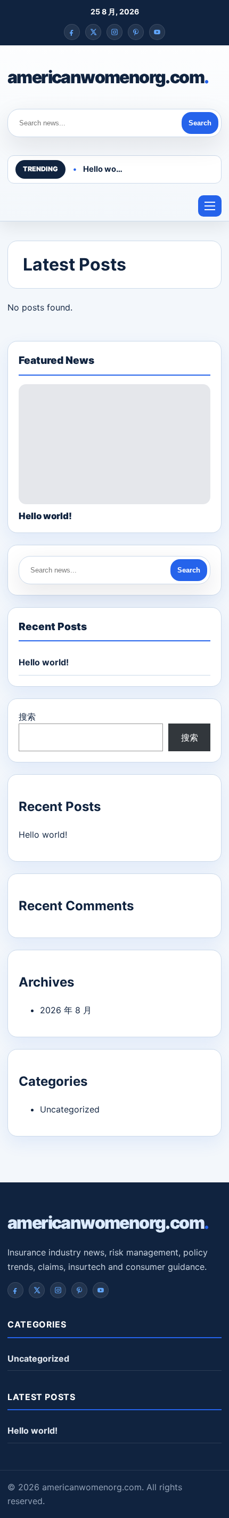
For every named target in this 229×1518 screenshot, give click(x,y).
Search (200, 123)
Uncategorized (70, 1109)
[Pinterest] (136, 32)
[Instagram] (114, 32)
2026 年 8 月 (66, 1010)
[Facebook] (72, 32)
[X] (93, 32)
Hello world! (44, 662)
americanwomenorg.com (107, 77)
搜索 (27, 716)
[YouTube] (157, 32)
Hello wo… (102, 169)
